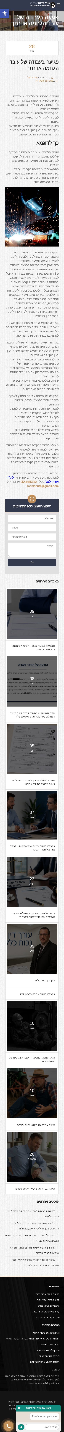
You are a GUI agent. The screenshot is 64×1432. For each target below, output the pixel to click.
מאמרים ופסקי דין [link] (44, 80)
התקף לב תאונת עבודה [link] (47, 1350)
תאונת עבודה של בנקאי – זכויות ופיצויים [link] (35, 1188)
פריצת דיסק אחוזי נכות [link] (48, 1294)
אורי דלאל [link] (32, 77)
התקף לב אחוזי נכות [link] (49, 1305)
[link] (4, 13)
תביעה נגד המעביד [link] (49, 1356)
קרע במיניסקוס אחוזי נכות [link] (46, 1311)
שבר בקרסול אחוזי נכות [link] (47, 1317)
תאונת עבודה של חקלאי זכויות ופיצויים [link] (36, 1125)
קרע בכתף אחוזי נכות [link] (48, 1299)
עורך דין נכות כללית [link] (45, 980)
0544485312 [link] (29, 482)
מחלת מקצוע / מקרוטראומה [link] (45, 1361)
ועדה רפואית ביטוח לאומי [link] (46, 1332)
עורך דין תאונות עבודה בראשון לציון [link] (37, 994)
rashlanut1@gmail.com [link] (43, 486)
